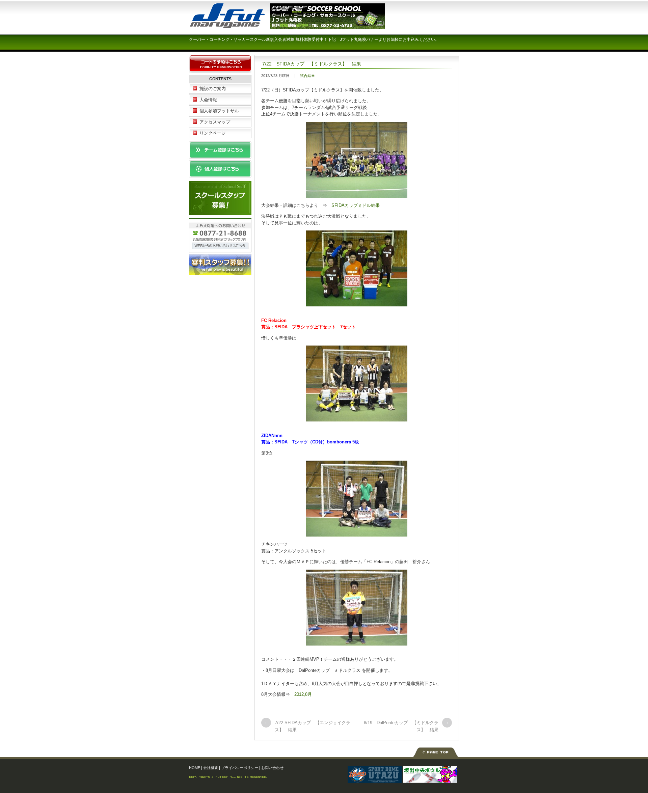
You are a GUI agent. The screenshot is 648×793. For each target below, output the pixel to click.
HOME (194, 768)
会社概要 (210, 768)
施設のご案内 (212, 88)
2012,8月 (303, 694)
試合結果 (307, 76)
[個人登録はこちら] (220, 174)
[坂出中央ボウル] (430, 779)
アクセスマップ (214, 122)
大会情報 (208, 99)
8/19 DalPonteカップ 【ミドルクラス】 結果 (401, 726)
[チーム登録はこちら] (220, 155)
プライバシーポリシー (239, 768)
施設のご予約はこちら (220, 64)
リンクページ (212, 133)
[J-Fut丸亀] (239, 25)
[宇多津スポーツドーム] (375, 779)
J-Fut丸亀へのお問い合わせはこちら (220, 235)
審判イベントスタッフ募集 (220, 264)
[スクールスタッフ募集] (220, 211)
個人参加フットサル (219, 110)
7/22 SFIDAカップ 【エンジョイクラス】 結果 (312, 726)
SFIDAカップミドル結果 (355, 205)
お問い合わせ (272, 768)
